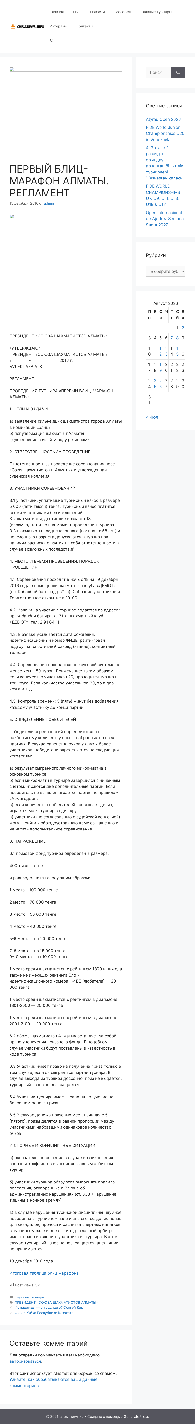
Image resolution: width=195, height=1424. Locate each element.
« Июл (152, 417)
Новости (97, 12)
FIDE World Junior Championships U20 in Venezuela (165, 133)
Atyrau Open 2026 (163, 119)
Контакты (85, 26)
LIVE (77, 12)
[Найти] (178, 72)
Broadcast (122, 12)
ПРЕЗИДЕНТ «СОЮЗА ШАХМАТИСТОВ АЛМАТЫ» (56, 1302)
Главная (57, 12)
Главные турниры (156, 12)
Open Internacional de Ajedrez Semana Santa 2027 (165, 218)
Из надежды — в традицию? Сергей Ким (49, 1307)
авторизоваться (25, 1361)
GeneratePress (136, 1416)
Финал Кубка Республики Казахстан (45, 1313)
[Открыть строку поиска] (52, 40)
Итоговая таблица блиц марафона (44, 1273)
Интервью (58, 26)
